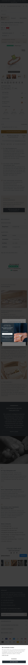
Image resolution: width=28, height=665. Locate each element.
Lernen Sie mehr (5, 655)
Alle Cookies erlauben (14, 661)
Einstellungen (14, 658)
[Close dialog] (26, 323)
